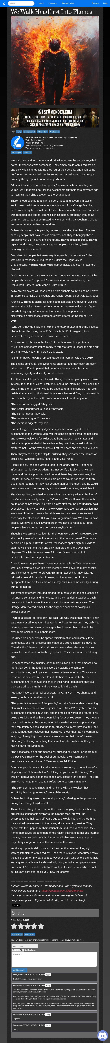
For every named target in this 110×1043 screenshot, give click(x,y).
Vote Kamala (54, 132)
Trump (19, 132)
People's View (68, 3)
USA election (42, 132)
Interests (53, 3)
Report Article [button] (29, 934)
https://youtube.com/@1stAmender (62, 890)
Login (105, 3)
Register (95, 3)
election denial (29, 132)
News (41, 3)
